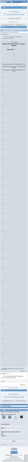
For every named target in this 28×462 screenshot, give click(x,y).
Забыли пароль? (4, 444)
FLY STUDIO (13, 42)
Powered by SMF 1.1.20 (14, 457)
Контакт (14, 452)
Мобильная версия (14, 456)
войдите (8, 2)
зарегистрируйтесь (17, 2)
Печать (3, 27)
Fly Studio (3, 34)
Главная (4, 7)
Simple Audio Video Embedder (12, 459)
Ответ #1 (4, 377)
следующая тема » (20, 25)
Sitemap (20, 459)
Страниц (11, 22)
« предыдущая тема (7, 25)
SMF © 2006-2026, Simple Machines (14, 458)
